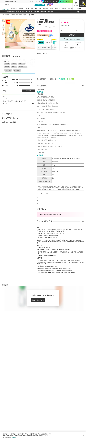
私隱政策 (14, 437)
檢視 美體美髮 (7, 114)
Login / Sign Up (37, 300)
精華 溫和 (14, 63)
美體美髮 (45, 8)
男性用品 (57, 8)
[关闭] (83, 435)
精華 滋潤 (14, 67)
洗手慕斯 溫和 (17, 70)
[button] (82, 3)
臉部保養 (21, 8)
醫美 (31, 8)
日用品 (51, 8)
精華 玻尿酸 (22, 63)
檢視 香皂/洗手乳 (8, 118)
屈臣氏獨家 (14, 8)
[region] (43, 435)
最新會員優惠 (5, 9)
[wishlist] (50, 27)
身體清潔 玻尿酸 (23, 67)
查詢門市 (38, 1)
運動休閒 (64, 8)
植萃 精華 (7, 67)
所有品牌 (78, 8)
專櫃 (36, 8)
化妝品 (27, 8)
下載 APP (31, 1)
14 (52, 233)
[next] (71, 8)
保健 (40, 8)
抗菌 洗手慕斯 (8, 70)
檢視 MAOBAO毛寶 (9, 122)
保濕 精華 (7, 63)
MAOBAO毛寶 (42, 20)
